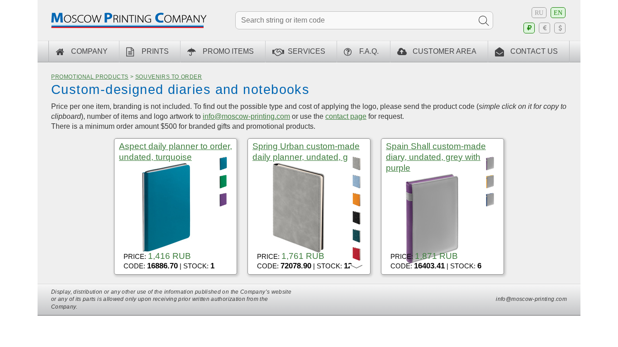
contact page (345, 116)
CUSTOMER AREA (444, 51)
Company (89, 51)
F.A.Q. (369, 51)
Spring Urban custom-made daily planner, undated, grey (306, 151)
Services (306, 51)
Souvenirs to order (168, 77)
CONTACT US (534, 51)
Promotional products (89, 77)
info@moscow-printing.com (246, 116)
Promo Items (228, 51)
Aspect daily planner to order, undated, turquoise (175, 151)
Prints (155, 51)
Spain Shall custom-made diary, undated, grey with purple (436, 157)
